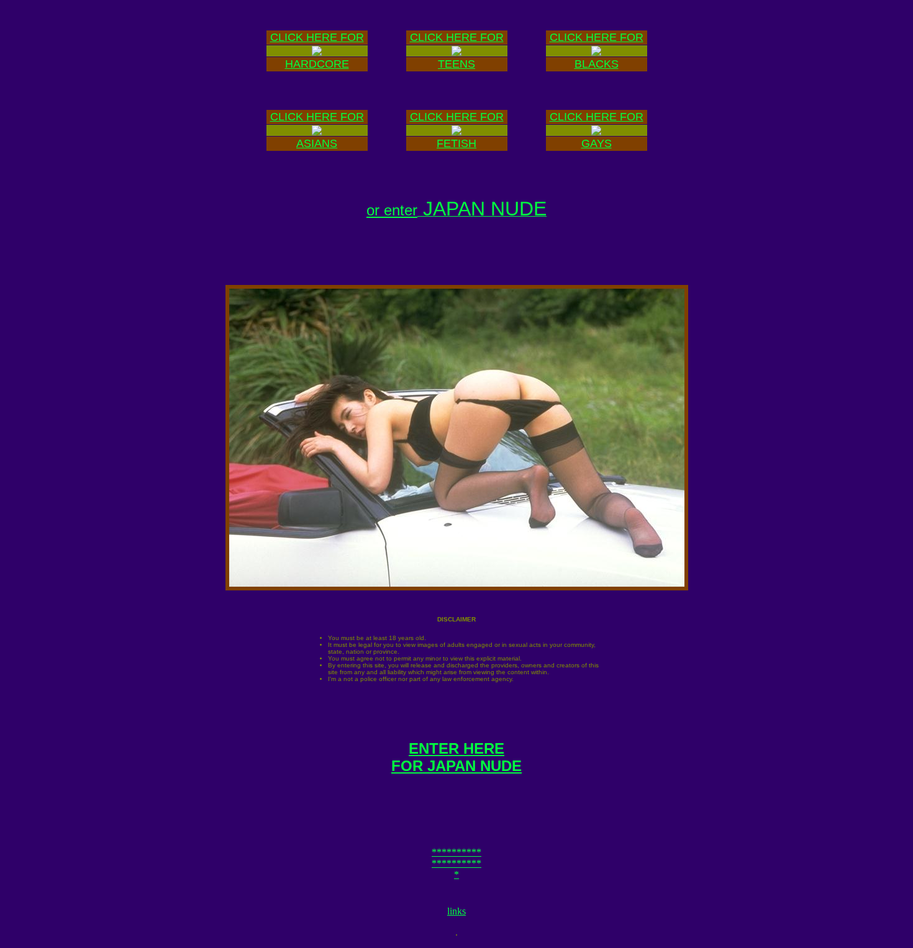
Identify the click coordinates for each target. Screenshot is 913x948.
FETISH (456, 143)
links (456, 911)
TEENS (456, 64)
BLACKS (597, 64)
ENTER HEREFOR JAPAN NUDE (456, 757)
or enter (391, 210)
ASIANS (316, 143)
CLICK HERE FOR (317, 37)
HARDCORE (317, 64)
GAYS (596, 143)
